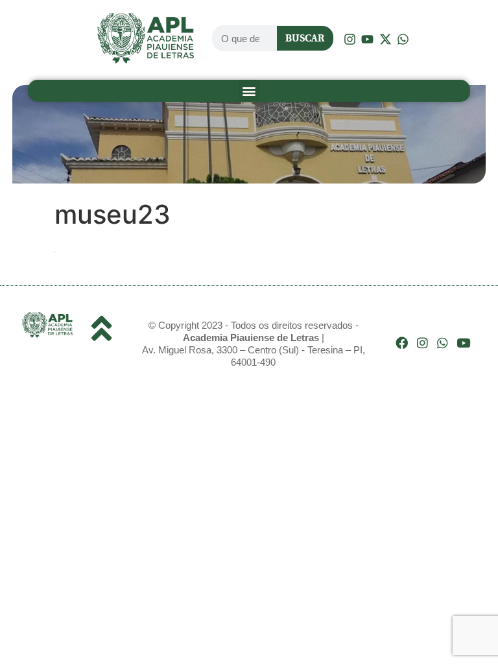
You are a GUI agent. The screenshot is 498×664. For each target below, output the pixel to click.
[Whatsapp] (442, 342)
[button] (249, 90)
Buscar (304, 38)
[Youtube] (463, 342)
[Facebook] (401, 342)
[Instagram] (422, 342)
